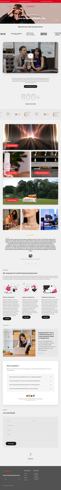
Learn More (7, 318)
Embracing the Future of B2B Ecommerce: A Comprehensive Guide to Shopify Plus (46, 335)
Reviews (25, 477)
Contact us (26, 479)
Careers (25, 475)
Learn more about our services (30, 86)
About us (26, 473)
